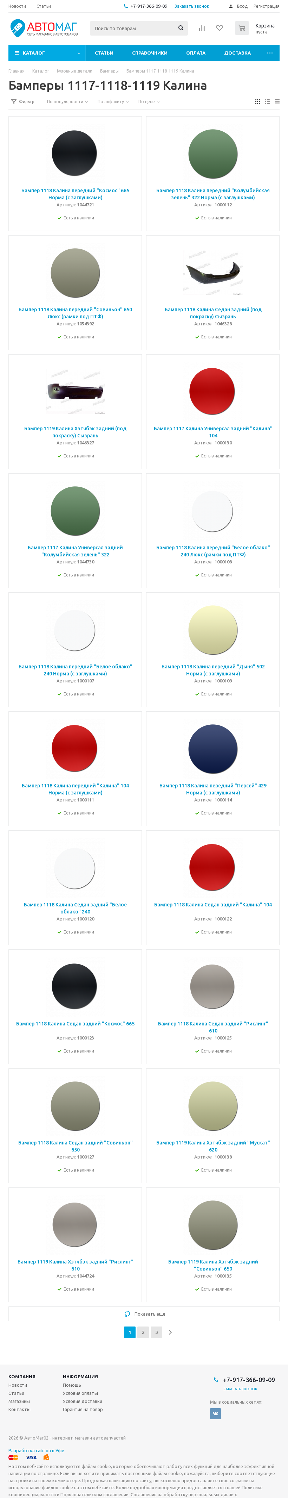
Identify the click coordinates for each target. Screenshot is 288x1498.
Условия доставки (82, 1401)
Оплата (195, 52)
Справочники (150, 52)
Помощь (72, 1384)
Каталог (34, 52)
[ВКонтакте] (215, 1413)
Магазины (19, 1401)
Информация (80, 1376)
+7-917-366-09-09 (148, 6)
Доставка (237, 52)
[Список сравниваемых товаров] (202, 30)
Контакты (19, 1409)
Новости (17, 1384)
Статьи (104, 52)
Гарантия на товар (83, 1409)
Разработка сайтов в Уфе (36, 1450)
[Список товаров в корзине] (255, 32)
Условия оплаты (80, 1393)
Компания (21, 1376)
